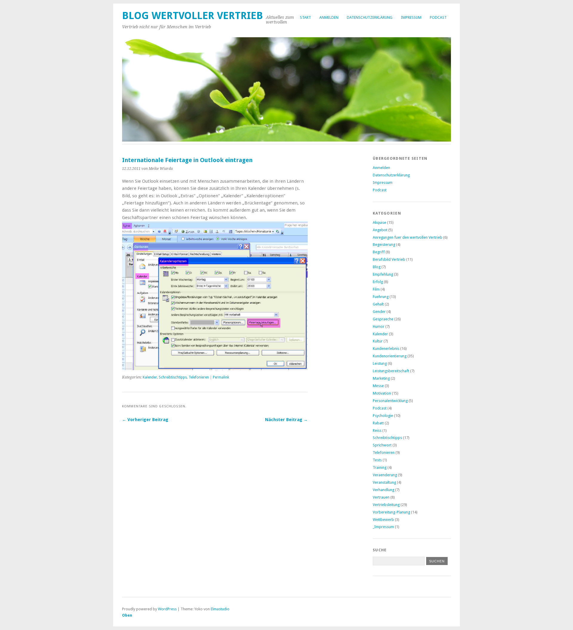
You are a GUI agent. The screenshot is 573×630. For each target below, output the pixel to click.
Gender (379, 311)
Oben (127, 615)
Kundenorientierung (389, 356)
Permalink (221, 377)
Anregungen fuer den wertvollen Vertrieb (407, 237)
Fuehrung (381, 296)
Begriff (379, 252)
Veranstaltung (384, 482)
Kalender (150, 377)
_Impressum (383, 527)
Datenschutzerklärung (369, 17)
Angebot (380, 230)
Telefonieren (199, 377)
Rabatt (378, 423)
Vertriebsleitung (386, 504)
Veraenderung (385, 475)
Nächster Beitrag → (286, 419)
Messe (378, 386)
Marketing (381, 378)
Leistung (380, 363)
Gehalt (378, 304)
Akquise (379, 222)
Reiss (377, 430)
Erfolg (378, 282)
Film (376, 289)
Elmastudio (220, 609)
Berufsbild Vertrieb (389, 259)
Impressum (411, 17)
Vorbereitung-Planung (391, 512)
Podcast (438, 17)
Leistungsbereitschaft (391, 371)
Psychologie (383, 415)
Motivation (382, 393)
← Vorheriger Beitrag (145, 419)
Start (305, 17)
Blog (377, 267)
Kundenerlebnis (386, 348)
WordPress (167, 609)
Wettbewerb (383, 519)
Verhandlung (383, 490)
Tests (377, 460)
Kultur (378, 341)
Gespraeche (383, 319)
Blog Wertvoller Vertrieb (192, 15)
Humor (378, 326)
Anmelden (328, 17)
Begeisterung (384, 244)
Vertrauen (381, 497)
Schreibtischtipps (173, 377)
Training (379, 467)
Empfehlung (383, 274)
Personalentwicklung (390, 400)
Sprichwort (382, 445)
